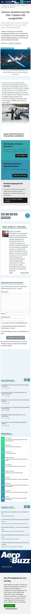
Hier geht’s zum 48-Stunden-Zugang (14, 200)
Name (3, 314)
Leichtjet (3, 27)
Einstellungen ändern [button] (11, 608)
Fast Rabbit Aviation (8, 25)
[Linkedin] (16, 214)
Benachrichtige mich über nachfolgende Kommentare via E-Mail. (13, 327)
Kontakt (10, 567)
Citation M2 (18, 23)
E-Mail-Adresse (6, 317)
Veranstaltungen (9, 1)
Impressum (4, 567)
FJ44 (16, 25)
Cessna (3, 23)
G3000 (19, 25)
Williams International (13, 27)
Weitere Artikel (25, 273)
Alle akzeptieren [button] (9, 605)
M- (6, 395)
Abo (22, 1)
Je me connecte (21, 156)
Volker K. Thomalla (15, 43)
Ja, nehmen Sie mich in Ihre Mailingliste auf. (14, 323)
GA (6, 410)
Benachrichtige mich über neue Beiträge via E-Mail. (15, 332)
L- (6, 388)
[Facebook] (7, 214)
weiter (11, 273)
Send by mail (5, 218)
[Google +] (11, 214)
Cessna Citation (9, 23)
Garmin (24, 25)
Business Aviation (12, 5)
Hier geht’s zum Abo (20, 176)
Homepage (4, 5)
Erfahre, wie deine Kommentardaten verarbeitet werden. (14, 345)
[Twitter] (3, 214)
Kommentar (5, 292)
